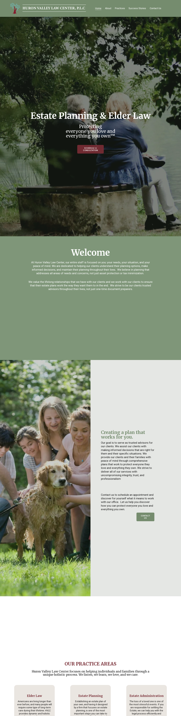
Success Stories (137, 8)
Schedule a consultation (90, 149)
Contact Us (155, 8)
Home (98, 8)
